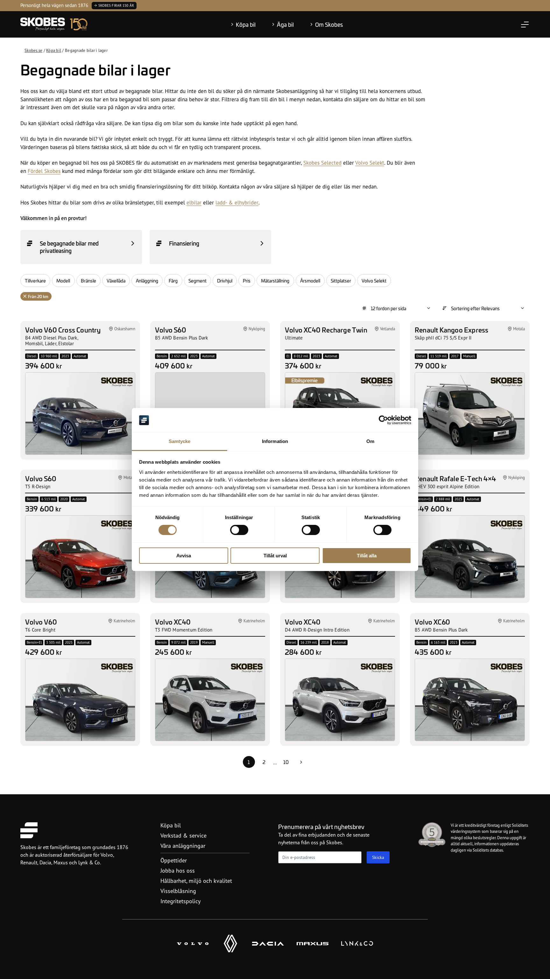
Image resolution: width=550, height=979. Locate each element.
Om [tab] (370, 441)
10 (286, 762)
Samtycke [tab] (180, 441)
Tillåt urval (275, 555)
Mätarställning (275, 280)
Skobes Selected (322, 162)
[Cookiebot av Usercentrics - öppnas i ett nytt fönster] (383, 420)
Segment (197, 280)
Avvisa (183, 555)
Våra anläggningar (182, 845)
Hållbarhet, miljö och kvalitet (196, 880)
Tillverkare (35, 280)
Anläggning (147, 280)
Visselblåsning (178, 891)
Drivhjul (224, 280)
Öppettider (173, 860)
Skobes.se (33, 50)
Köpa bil (246, 24)
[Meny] (525, 24)
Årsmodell (310, 280)
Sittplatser (341, 280)
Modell (63, 280)
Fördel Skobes (44, 171)
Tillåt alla (367, 555)
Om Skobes (329, 24)
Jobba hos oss (177, 870)
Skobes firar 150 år (116, 5)
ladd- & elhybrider (236, 202)
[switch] (239, 530)
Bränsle (88, 280)
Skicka (378, 857)
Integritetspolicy (180, 901)
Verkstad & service (183, 835)
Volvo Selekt (369, 162)
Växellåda (116, 280)
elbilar (194, 202)
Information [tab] (275, 441)
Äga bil (285, 24)
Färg (173, 280)
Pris (246, 280)
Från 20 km (38, 296)
